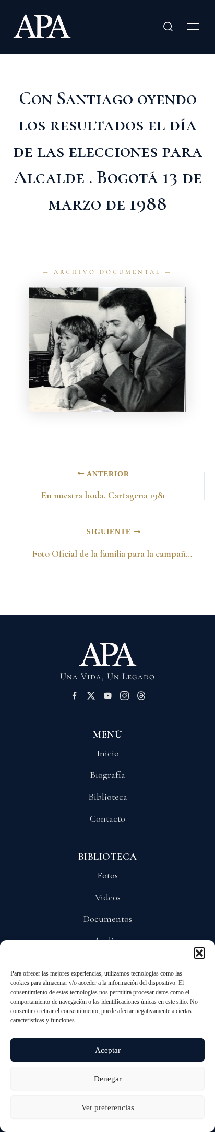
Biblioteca (107, 796)
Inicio (108, 753)
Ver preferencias (107, 1107)
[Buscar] (168, 26)
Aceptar (108, 1050)
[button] (199, 953)
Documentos (107, 918)
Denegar (108, 1079)
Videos (108, 897)
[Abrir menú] (193, 26)
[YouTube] (107, 697)
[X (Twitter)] (91, 697)
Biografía (107, 774)
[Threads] (141, 697)
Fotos (107, 875)
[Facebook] (74, 697)
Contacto (107, 818)
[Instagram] (124, 697)
